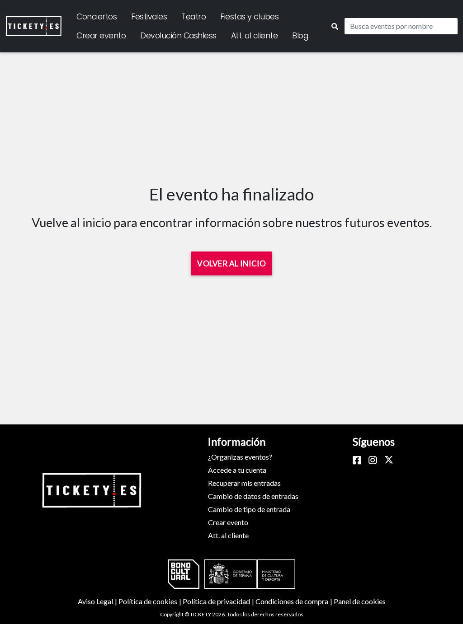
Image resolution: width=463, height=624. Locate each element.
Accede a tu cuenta (237, 470)
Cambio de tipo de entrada (249, 509)
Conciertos (96, 16)
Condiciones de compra (294, 601)
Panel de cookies (360, 601)
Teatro (193, 16)
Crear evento (101, 35)
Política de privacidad (219, 601)
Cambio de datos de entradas (253, 496)
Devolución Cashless (178, 35)
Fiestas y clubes (249, 16)
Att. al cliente (254, 35)
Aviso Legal (98, 601)
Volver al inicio (231, 263)
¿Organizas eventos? (240, 456)
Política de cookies (150, 601)
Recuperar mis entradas (244, 483)
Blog (300, 35)
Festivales (149, 16)
